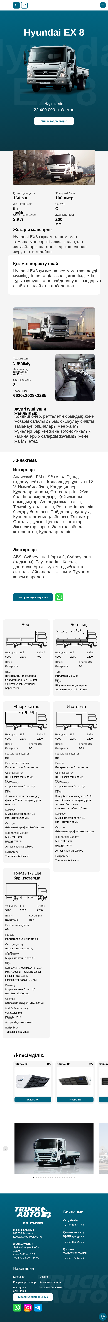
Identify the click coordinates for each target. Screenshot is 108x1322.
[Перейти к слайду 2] (36, 1177)
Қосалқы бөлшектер (52, 1287)
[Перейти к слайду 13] (62, 1177)
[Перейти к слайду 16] (69, 1177)
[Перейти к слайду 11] (57, 1177)
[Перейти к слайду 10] (55, 1177)
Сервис (44, 1276)
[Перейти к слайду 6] (45, 1177)
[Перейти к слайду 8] (50, 1177)
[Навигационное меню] (102, 5)
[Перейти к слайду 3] (38, 1177)
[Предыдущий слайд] (5, 1148)
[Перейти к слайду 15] (67, 1177)
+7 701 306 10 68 (73, 1225)
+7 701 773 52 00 (73, 1257)
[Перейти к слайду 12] (59, 1177)
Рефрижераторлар (24, 1282)
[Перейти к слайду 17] (71, 1177)
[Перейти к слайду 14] (64, 1177)
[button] (54, 121)
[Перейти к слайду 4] (40, 1177)
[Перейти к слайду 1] (33, 1177)
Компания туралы (50, 1282)
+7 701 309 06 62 (73, 1237)
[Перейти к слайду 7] (48, 1177)
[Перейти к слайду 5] (43, 1177)
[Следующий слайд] (102, 1148)
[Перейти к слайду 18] (74, 1177)
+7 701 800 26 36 (73, 1241)
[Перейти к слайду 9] (52, 1177)
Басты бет (19, 1276)
